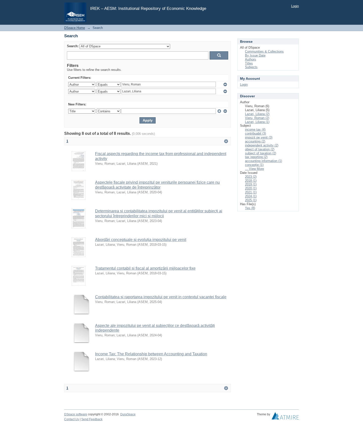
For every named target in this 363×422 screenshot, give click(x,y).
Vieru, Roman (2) (257, 118)
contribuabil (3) (255, 133)
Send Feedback (91, 419)
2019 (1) (251, 184)
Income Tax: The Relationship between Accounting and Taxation (151, 354)
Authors (250, 59)
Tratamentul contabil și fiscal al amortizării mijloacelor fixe (145, 268)
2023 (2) (251, 177)
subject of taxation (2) (260, 153)
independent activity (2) (261, 145)
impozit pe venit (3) (258, 137)
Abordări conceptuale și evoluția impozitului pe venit (140, 240)
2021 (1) (251, 192)
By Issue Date (255, 55)
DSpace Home (74, 28)
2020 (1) (251, 188)
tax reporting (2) (256, 157)
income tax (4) (255, 129)
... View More (254, 169)
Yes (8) (250, 208)
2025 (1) (251, 200)
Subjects (251, 67)
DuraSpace (128, 414)
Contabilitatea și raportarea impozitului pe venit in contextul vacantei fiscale (160, 297)
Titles (249, 63)
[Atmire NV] (285, 417)
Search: (73, 46)
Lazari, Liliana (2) (257, 114)
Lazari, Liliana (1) (257, 122)
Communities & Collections (264, 51)
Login (295, 6)
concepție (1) (254, 165)
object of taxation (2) (259, 149)
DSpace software (75, 414)
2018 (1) (251, 180)
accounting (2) (255, 141)
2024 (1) (251, 196)
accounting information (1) (263, 161)
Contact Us (71, 419)
